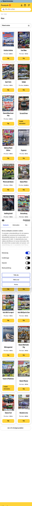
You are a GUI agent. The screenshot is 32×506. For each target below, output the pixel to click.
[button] (21, 5)
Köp (8, 58)
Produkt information (22, 122)
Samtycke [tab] (6, 225)
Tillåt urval (16, 279)
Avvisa (16, 284)
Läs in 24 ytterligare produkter (16, 428)
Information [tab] (16, 225)
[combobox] (16, 9)
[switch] (27, 258)
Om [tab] (26, 225)
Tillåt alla (16, 275)
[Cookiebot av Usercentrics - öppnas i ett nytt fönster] (23, 220)
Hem (2, 14)
